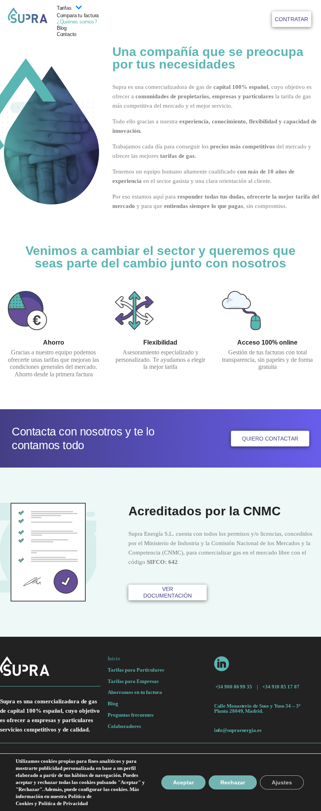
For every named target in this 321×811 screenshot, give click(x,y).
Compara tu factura (78, 15)
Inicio (114, 658)
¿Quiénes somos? (77, 22)
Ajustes (282, 782)
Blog (62, 28)
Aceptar (183, 782)
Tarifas (64, 8)
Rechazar (232, 782)
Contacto (66, 34)
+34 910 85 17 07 (280, 687)
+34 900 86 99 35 (233, 687)
